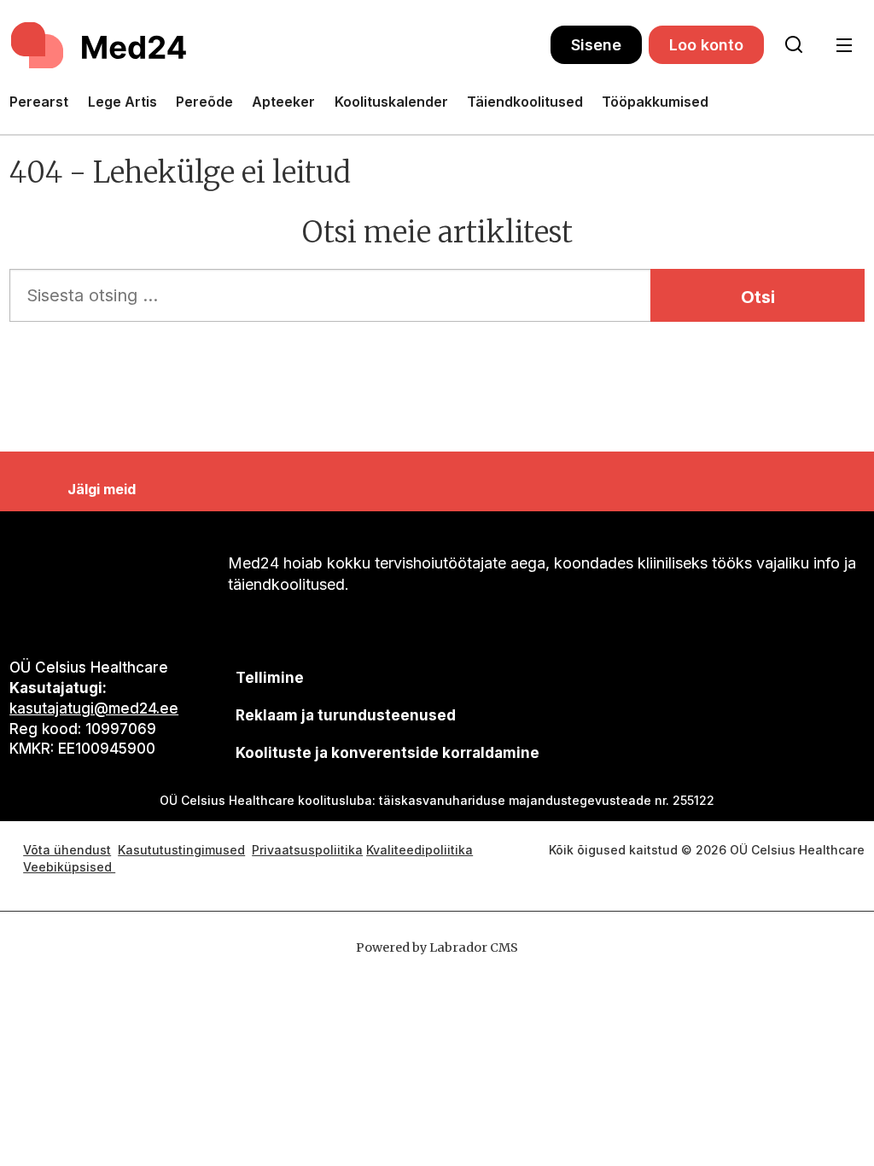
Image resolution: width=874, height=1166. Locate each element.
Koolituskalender (391, 101)
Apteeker (283, 101)
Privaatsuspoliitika (307, 849)
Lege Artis (122, 101)
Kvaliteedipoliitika (419, 849)
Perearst (38, 101)
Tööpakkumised (655, 101)
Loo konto (706, 45)
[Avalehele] (280, 45)
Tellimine (270, 677)
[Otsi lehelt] (794, 45)
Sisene (596, 45)
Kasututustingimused (181, 849)
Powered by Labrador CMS (437, 947)
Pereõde (204, 101)
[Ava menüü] (843, 45)
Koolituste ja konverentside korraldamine (387, 752)
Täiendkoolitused (525, 101)
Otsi (758, 297)
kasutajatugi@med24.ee (93, 708)
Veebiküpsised (69, 867)
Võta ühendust (67, 849)
